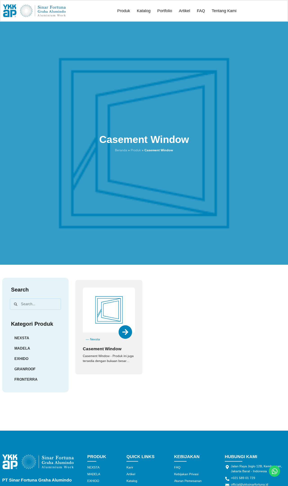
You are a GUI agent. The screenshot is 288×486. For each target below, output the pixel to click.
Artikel (184, 11)
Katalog (144, 11)
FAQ (201, 11)
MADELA (22, 348)
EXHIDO (21, 359)
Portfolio (164, 11)
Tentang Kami (224, 11)
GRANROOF (25, 369)
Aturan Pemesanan (188, 481)
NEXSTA (21, 338)
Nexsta (95, 339)
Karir (129, 467)
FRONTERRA (26, 379)
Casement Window (102, 348)
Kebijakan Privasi (186, 474)
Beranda (121, 150)
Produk (123, 11)
